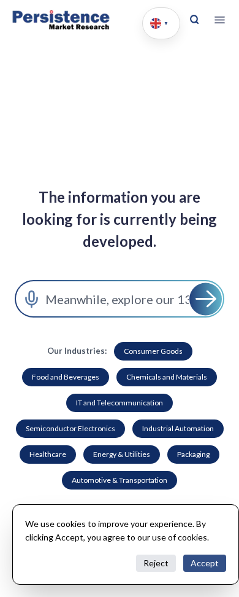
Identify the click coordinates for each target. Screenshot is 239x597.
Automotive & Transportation (119, 480)
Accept (205, 563)
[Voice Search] (31, 298)
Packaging (193, 454)
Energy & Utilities (121, 454)
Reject (156, 563)
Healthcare (47, 454)
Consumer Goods (153, 351)
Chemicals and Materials (166, 376)
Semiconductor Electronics (70, 428)
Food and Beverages (65, 376)
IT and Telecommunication (119, 402)
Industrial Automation (178, 428)
